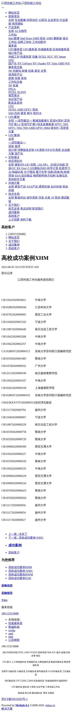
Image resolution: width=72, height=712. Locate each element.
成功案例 (14, 244)
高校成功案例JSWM (20, 574)
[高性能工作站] (36, 3)
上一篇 (17, 534)
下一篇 (26, 537)
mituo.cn (50, 705)
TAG (4, 600)
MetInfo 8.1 (22, 705)
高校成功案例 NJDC (20, 570)
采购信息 (7, 585)
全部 (11, 20)
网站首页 (14, 12)
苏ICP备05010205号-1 (14, 699)
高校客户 (14, 248)
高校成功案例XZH (19, 578)
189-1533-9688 (10, 613)
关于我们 (14, 241)
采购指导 (7, 593)
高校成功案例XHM (20, 567)
